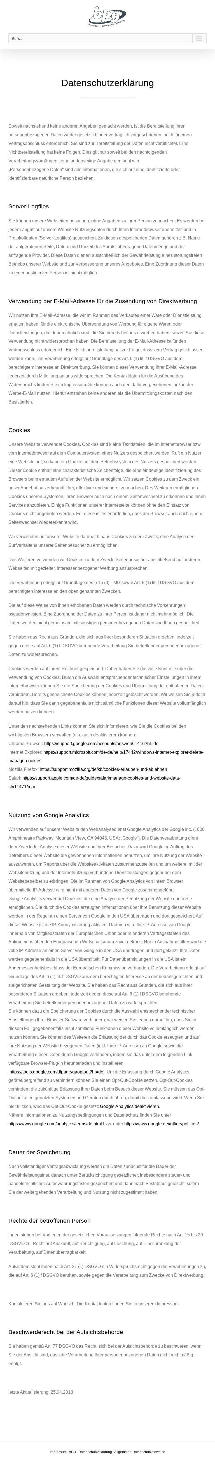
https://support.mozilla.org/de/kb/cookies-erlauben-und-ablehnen (103, 769)
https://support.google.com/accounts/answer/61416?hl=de (101, 743)
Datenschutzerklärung (95, 1452)
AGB (72, 1452)
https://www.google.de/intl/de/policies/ (161, 1123)
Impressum (58, 1452)
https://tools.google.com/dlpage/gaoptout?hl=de (56, 1072)
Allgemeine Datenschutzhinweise (139, 1452)
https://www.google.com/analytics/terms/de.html (55, 1123)
